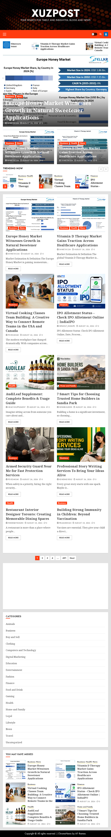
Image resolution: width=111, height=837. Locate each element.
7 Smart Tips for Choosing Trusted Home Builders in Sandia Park (78, 398)
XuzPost (56, 13)
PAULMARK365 (65, 523)
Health (74, 143)
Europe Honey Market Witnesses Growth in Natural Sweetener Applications (48, 110)
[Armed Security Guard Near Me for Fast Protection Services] (30, 444)
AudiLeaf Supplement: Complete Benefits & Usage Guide (28, 398)
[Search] (100, 34)
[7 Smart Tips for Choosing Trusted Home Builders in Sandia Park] (81, 372)
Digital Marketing (16, 656)
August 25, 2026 (34, 523)
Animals (10, 624)
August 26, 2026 (30, 123)
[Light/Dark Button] (94, 34)
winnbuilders (65, 407)
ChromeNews (65, 833)
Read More (13, 268)
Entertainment (14, 670)
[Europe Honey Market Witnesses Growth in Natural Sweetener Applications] (30, 214)
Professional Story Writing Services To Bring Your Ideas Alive (80, 470)
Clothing (10, 643)
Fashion (10, 676)
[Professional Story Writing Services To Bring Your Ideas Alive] (81, 444)
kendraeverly (65, 479)
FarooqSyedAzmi (15, 523)
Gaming (10, 696)
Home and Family (68, 386)
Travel (9, 735)
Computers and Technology (21, 650)
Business (10, 96)
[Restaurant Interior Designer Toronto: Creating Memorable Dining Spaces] (30, 503)
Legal (9, 716)
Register (106, 34)
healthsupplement (17, 407)
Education (11, 663)
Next (72, 558)
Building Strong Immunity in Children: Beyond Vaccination (79, 514)
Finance (94, 176)
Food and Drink (14, 689)
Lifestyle (10, 722)
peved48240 (13, 335)
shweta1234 (13, 123)
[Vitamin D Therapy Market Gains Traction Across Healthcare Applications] (9, 181)
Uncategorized (14, 742)
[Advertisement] (55, 586)
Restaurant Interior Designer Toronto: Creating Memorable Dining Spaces (28, 514)
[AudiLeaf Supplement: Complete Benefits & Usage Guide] (30, 372)
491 (64, 558)
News (19, 96)
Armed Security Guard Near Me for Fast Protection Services (29, 470)
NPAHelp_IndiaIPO (67, 326)
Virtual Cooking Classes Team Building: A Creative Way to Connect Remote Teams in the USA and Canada (27, 322)
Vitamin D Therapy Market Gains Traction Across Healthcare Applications (79, 152)
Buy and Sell (13, 637)
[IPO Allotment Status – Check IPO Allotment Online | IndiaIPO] (81, 181)
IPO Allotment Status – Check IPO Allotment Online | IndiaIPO (80, 317)
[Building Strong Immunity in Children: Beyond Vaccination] (81, 503)
